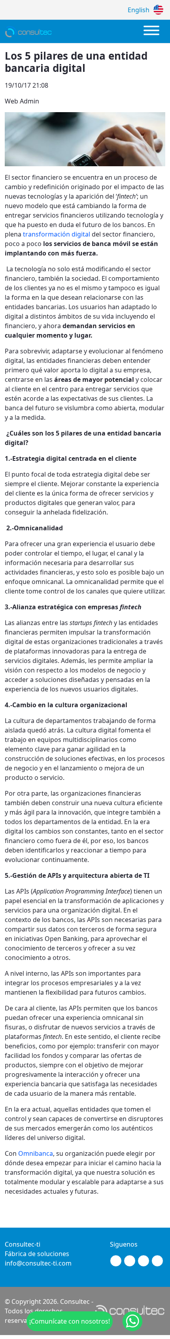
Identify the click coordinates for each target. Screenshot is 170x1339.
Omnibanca (35, 1153)
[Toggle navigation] (151, 31)
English (138, 10)
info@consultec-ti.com (38, 1263)
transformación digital (56, 234)
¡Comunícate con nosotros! (69, 1321)
